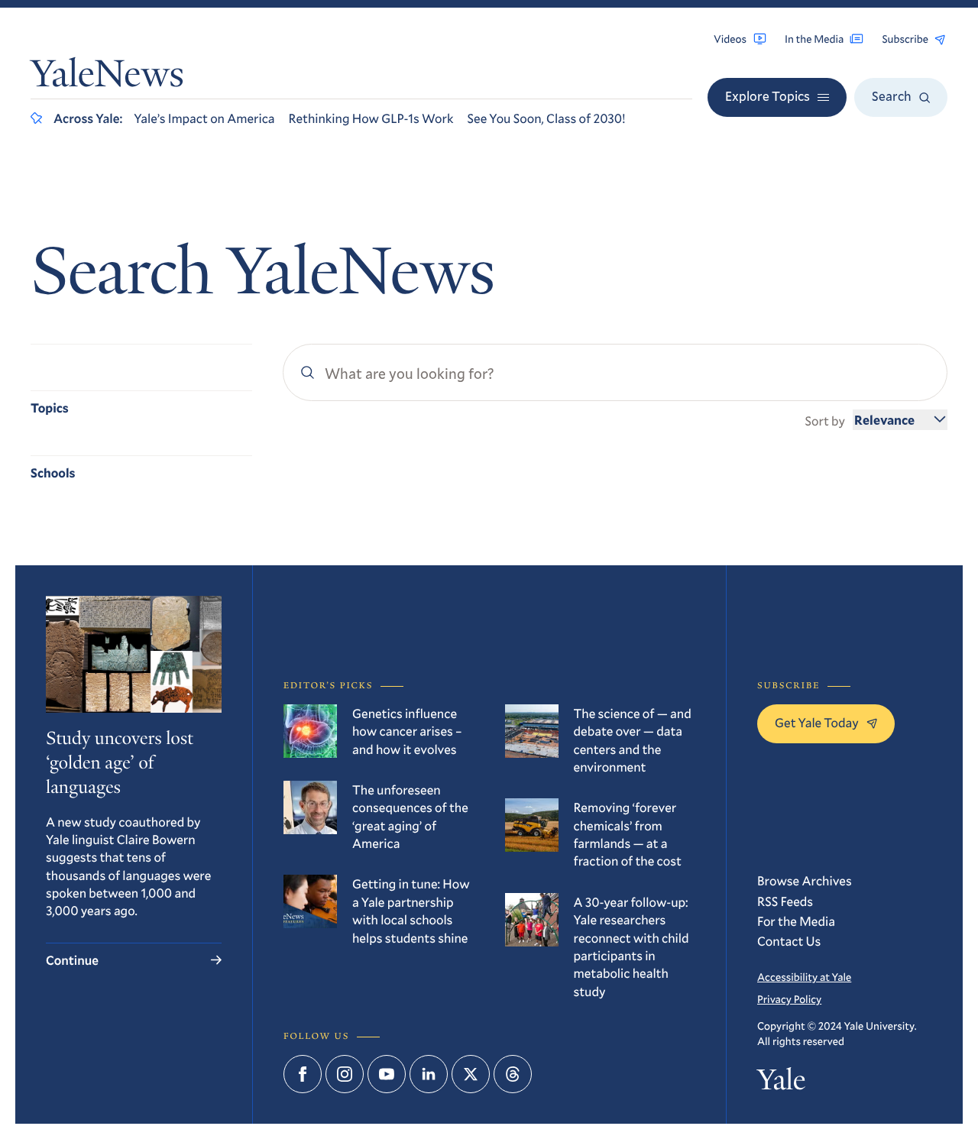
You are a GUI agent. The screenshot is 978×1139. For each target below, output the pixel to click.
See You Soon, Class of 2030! (546, 118)
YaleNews (107, 77)
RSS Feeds (785, 901)
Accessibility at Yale (804, 976)
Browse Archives (804, 880)
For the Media (796, 921)
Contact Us (789, 941)
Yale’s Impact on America (204, 118)
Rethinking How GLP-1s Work (371, 118)
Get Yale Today (817, 722)
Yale (781, 1084)
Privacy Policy (789, 999)
